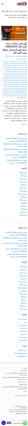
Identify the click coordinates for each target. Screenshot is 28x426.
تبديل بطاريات (17, 65)
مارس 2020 (23, 215)
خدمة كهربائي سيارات (18, 71)
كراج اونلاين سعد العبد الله (14, 80)
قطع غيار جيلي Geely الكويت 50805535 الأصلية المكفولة (15, 150)
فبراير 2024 (23, 181)
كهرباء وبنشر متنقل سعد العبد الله (16, 88)
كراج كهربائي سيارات (11, 82)
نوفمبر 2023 (23, 191)
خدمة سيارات (23, 331)
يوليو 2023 (24, 197)
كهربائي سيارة (22, 95)
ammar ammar (19, 56)
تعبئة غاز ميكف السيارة (12, 69)
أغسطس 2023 (22, 194)
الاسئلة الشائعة (23, 370)
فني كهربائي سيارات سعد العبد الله (17, 78)
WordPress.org (22, 356)
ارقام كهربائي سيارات (18, 61)
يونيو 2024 (24, 176)
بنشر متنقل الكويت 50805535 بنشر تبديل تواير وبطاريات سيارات (16, 374)
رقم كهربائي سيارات (19, 73)
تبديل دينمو (22, 67)
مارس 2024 (23, 179)
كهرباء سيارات (20, 58)
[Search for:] (14, 221)
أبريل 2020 (23, 212)
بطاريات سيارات (9, 61)
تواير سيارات (23, 328)
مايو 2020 (24, 209)
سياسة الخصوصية (23, 384)
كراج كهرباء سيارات (20, 82)
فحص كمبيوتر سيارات (11, 74)
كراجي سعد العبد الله (20, 86)
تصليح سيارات (23, 325)
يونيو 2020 (24, 206)
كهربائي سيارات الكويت (10, 89)
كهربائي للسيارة (14, 95)
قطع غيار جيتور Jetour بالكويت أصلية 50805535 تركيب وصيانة (16, 156)
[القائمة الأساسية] (2, 4)
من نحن (25, 391)
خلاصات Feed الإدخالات (20, 353)
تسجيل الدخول (23, 350)
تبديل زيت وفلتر (16, 67)
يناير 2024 (24, 185)
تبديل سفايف (9, 67)
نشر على (10, 56)
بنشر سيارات (17, 395)
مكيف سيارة (8, 95)
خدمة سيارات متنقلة (22, 381)
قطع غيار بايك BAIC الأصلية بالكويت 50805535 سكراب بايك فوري (17, 161)
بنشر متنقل (22, 65)
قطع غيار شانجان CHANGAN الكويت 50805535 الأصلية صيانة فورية (16, 140)
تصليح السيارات (20, 69)
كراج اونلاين (6, 78)
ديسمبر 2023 (23, 188)
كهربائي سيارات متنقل (12, 91)
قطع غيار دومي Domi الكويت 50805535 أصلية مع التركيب (15, 145)
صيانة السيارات (19, 74)
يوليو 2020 (24, 203)
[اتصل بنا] (3, 423)
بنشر (25, 322)
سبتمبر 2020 (23, 200)
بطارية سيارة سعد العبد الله (17, 63)
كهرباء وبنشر (12, 86)
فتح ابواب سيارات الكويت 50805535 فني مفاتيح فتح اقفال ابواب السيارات (15, 387)
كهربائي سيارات (19, 89)
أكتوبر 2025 (23, 172)
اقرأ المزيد (24, 124)
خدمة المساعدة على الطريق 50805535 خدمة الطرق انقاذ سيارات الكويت (15, 378)
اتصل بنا (25, 368)
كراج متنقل (24, 334)
